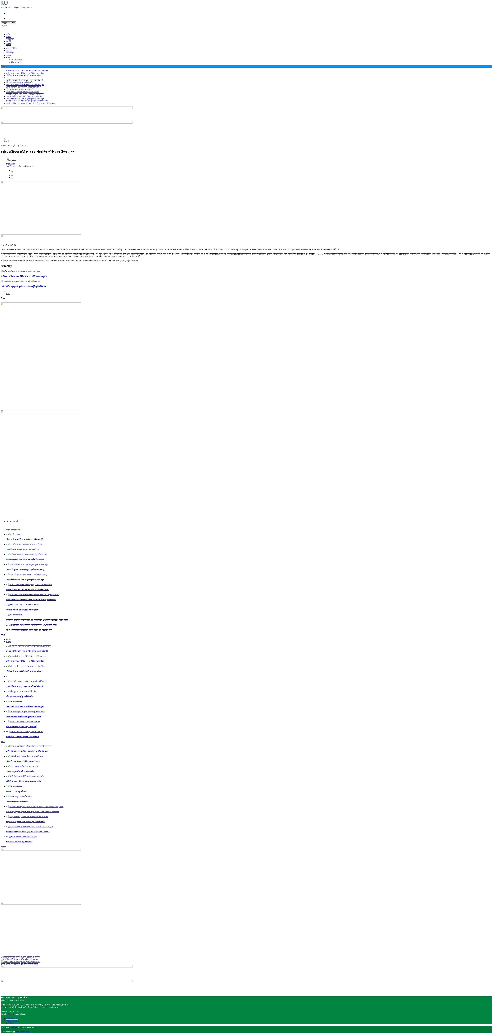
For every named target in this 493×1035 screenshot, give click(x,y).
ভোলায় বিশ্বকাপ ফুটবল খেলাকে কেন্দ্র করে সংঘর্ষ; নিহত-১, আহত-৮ (28, 832)
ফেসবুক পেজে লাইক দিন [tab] (14, 521)
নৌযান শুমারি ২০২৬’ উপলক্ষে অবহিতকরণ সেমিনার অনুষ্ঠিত (25, 85)
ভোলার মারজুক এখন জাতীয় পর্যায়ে (17, 801)
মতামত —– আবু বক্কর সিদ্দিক (16, 791)
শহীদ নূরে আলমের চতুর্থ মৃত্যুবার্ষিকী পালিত (19, 82)
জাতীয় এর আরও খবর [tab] (13, 530)
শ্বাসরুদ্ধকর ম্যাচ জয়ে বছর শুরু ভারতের (19, 842)
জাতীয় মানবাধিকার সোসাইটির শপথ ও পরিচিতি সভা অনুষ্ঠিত (25, 73)
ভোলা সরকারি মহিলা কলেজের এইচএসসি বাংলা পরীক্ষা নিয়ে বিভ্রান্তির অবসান (31, 103)
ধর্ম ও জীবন (9, 53)
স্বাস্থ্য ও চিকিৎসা (11, 48)
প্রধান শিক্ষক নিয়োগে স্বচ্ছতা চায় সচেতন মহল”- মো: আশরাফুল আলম (29, 630)
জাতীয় (8, 34)
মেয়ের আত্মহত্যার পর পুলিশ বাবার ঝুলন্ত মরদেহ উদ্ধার (23, 87)
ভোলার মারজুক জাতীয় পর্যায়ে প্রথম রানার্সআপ (20, 771)
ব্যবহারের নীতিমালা (12, 1021)
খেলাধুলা (8, 43)
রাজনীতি (8, 41)
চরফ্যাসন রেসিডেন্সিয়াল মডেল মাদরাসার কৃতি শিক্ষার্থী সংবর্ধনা (25, 821)
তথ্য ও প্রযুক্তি (16, 60)
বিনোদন (8, 46)
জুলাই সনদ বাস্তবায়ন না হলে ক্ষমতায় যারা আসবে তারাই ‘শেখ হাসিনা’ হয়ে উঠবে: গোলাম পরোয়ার (37, 620)
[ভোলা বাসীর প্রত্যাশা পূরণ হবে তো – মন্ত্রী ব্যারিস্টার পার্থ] (20, 281)
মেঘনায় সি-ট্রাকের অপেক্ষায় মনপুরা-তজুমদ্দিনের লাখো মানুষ (25, 98)
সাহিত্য (8, 50)
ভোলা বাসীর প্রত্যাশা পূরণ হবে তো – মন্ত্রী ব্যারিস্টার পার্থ (24, 80)
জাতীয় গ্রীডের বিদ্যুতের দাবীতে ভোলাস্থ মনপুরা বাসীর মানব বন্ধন (27, 751)
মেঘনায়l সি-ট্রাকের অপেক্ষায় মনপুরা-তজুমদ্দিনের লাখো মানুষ (25, 96)
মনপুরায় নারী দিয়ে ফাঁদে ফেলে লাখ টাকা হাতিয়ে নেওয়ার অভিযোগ (27, 71)
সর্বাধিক (3, 847)
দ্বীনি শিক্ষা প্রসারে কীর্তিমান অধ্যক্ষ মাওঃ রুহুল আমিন (23, 781)
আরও (8, 57)
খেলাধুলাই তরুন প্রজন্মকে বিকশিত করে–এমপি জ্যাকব (23, 761)
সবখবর (3, 635)
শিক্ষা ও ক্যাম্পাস (16, 62)
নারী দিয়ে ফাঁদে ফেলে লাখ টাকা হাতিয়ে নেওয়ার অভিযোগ (24, 75)
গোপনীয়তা (9, 1023)
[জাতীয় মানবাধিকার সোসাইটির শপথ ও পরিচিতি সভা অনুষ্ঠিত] (21, 271)
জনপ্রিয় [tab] (8, 641)
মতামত (8, 55)
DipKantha (11, 164)
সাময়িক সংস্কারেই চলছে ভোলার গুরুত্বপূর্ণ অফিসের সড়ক (25, 94)
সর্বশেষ (3, 742)
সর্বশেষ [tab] (8, 639)
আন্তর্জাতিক (10, 39)
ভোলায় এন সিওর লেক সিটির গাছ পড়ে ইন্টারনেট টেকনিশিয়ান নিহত (27, 101)
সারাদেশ (8, 37)
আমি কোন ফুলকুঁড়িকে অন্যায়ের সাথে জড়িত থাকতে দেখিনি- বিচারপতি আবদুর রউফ (32, 811)
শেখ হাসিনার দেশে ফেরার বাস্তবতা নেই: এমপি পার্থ (22, 91)
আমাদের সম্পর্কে (11, 1018)
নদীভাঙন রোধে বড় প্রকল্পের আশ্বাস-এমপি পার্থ (21, 89)
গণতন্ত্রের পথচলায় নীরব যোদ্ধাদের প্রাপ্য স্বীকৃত (22, 610)
